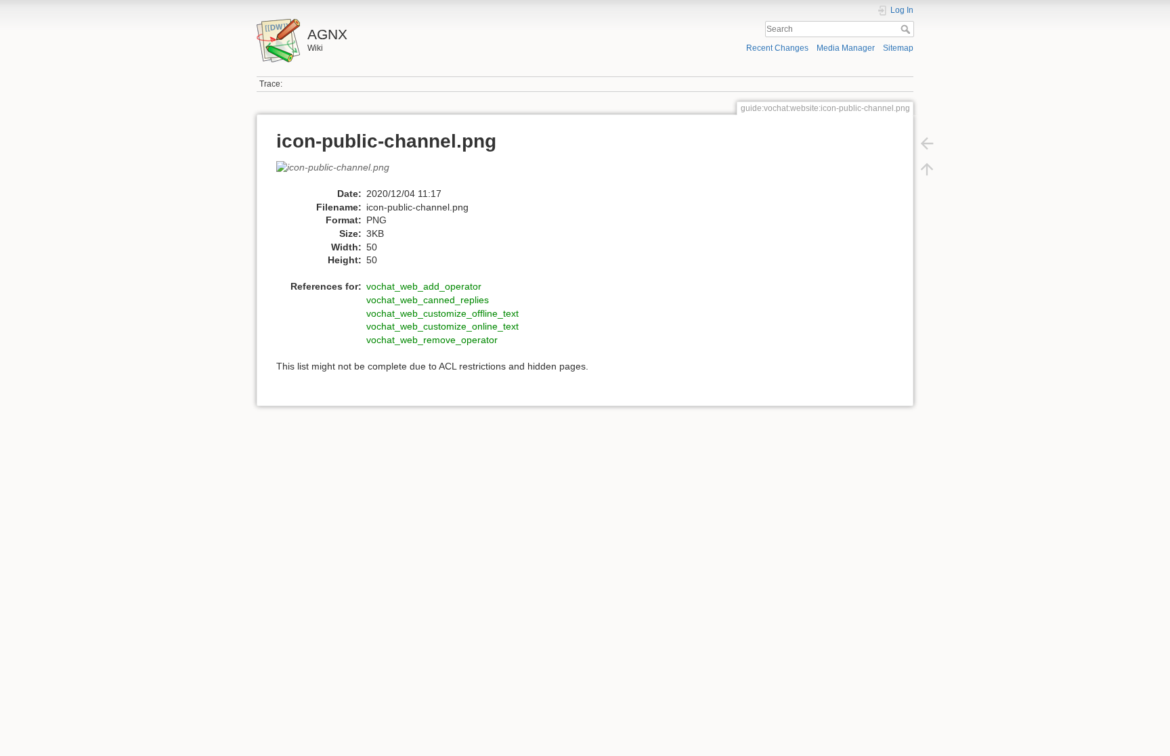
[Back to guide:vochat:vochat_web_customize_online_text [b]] (926, 143)
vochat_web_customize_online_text (442, 326)
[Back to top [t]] (926, 169)
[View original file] (340, 173)
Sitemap (898, 48)
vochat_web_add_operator (423, 286)
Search (907, 29)
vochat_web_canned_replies (427, 299)
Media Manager (846, 48)
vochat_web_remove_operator (432, 339)
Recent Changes (777, 48)
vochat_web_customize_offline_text (442, 313)
